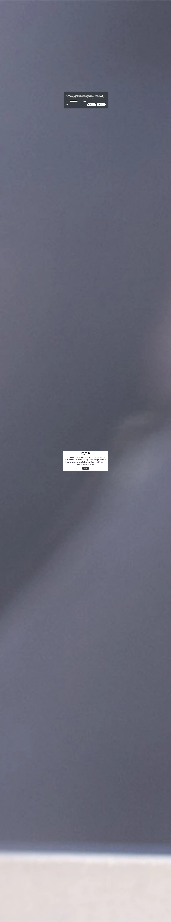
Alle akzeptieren (91, 104)
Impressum (84, 101)
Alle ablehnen (101, 104)
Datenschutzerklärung (74, 101)
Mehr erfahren (69, 104)
